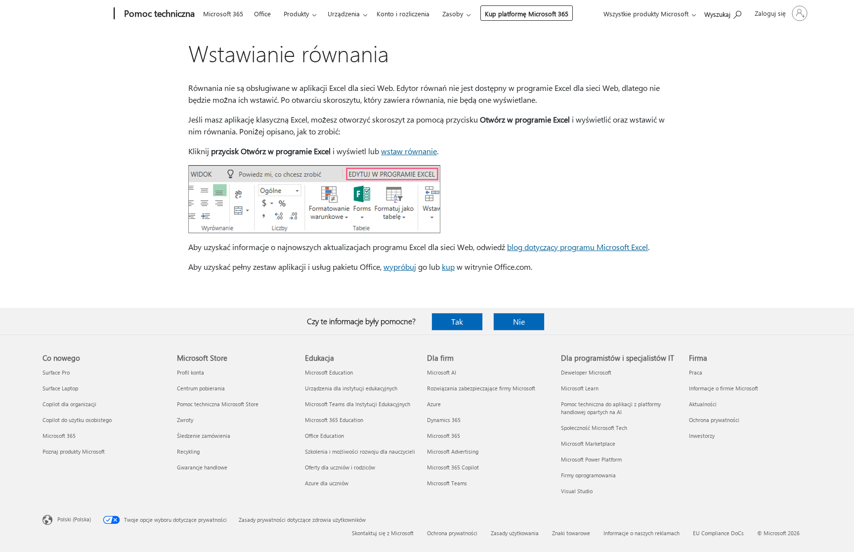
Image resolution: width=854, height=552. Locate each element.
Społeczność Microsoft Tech (594, 427)
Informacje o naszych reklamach (641, 533)
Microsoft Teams (447, 483)
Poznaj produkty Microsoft (74, 451)
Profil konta (190, 372)
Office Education (324, 435)
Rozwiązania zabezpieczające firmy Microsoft (481, 388)
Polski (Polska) (74, 519)
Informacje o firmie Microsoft (723, 388)
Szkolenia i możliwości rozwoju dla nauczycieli (360, 451)
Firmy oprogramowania (588, 475)
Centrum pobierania (201, 388)
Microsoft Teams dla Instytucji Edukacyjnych (357, 404)
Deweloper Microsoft (586, 372)
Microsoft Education (329, 372)
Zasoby (452, 13)
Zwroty (185, 420)
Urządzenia (344, 13)
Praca (695, 372)
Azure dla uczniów (326, 483)
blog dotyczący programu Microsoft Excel (577, 247)
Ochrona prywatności (714, 420)
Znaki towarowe (571, 533)
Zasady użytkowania (515, 533)
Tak (457, 321)
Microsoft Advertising (452, 451)
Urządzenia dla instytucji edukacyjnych (351, 388)
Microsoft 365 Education (334, 420)
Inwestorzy (702, 435)
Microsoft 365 (223, 13)
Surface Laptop (60, 388)
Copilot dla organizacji (69, 404)
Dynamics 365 (444, 420)
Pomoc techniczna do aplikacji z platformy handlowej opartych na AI (611, 408)
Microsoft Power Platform (591, 459)
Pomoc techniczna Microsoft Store (217, 404)
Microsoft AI (441, 372)
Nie (519, 321)
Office (262, 13)
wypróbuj (400, 266)
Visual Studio (577, 491)
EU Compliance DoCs (718, 533)
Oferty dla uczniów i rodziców (340, 467)
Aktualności (703, 404)
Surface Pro (56, 372)
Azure (434, 404)
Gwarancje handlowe (202, 467)
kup (448, 266)
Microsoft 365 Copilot (453, 467)
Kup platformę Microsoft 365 (526, 13)
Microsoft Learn (579, 388)
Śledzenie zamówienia (203, 435)
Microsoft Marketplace (588, 443)
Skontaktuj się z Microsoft (383, 533)
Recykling (188, 451)
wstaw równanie (409, 151)
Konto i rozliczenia (403, 13)
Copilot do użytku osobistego (77, 420)
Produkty (296, 13)
